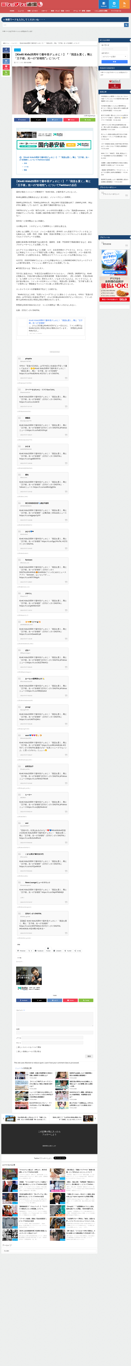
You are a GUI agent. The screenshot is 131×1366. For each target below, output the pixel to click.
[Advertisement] (114, 217)
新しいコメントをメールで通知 (29, 1047)
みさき (27, 446)
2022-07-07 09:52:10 (26, 812)
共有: (25, 163)
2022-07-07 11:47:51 (26, 610)
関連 (25, 170)
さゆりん (28, 593)
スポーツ (44, 11)
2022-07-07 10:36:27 (26, 755)
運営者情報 (107, 244)
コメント (20, 1010)
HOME (12, 11)
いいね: (26, 167)
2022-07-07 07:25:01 (26, 933)
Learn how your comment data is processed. (62, 1063)
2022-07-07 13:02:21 (26, 435)
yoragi (27, 707)
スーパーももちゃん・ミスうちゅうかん (40, 389)
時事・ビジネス (33, 11)
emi (26, 823)
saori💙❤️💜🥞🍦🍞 (33, 735)
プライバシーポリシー (111, 194)
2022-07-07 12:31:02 (26, 492)
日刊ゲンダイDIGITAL (33, 913)
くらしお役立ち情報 (100, 11)
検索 (114, 62)
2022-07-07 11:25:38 (26, 639)
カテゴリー (105, 53)
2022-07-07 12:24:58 (26, 520)
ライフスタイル (116, 11)
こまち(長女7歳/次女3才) (34, 854)
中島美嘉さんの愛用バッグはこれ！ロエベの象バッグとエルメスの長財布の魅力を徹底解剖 (114, 98)
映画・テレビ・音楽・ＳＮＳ (60, 11)
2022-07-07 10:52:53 (26, 695)
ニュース (21, 11)
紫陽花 (27, 418)
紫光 (27, 475)
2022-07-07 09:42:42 (26, 843)
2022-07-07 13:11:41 (26, 406)
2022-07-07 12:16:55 (26, 548)
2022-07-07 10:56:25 (26, 667)
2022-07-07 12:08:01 (26, 582)
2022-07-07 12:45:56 (26, 463)
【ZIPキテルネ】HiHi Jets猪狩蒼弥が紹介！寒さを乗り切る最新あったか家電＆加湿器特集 (114, 127)
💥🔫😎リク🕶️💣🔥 (33, 622)
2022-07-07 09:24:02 (26, 871)
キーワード (105, 45)
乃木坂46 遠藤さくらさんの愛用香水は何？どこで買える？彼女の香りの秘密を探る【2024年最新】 (114, 108)
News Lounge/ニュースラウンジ (37, 882)
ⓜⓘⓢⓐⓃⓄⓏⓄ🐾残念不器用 (37, 503)
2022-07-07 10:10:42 (26, 783)
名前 (18, 1029)
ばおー (27, 650)
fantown (28, 560)
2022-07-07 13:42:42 (26, 378)
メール (18, 1038)
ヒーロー (28, 795)
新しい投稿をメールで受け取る (29, 1051)
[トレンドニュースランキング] (114, 81)
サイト (18, 1043)
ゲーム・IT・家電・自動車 (82, 11)
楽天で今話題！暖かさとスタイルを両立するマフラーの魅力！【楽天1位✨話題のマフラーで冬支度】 (114, 117)
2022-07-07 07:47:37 (26, 902)
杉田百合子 (29, 766)
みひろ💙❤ (29, 531)
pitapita (28, 358)
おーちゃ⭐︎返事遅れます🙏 (35, 678)
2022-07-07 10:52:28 (26, 724)
